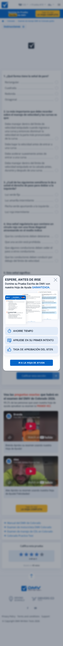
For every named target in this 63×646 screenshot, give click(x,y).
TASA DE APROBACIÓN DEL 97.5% (33, 349)
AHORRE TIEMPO (23, 330)
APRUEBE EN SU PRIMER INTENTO (33, 340)
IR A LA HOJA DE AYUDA (31, 362)
